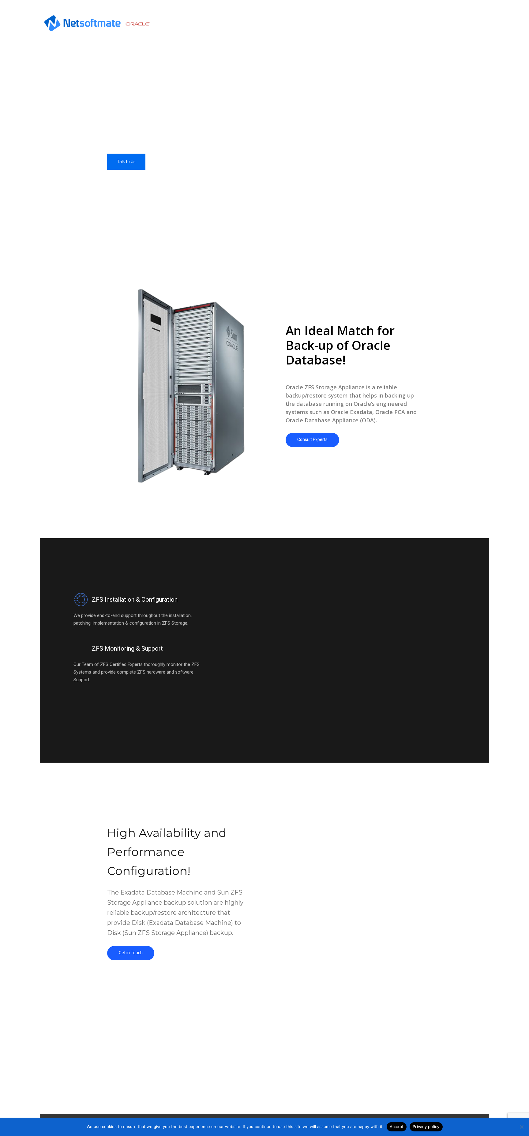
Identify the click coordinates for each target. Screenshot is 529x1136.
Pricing (390, 24)
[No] (521, 1127)
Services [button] (362, 24)
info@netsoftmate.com (436, 6)
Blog (415, 24)
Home (309, 24)
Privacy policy (426, 1126)
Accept (397, 1126)
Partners (441, 24)
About (335, 24)
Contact (470, 24)
